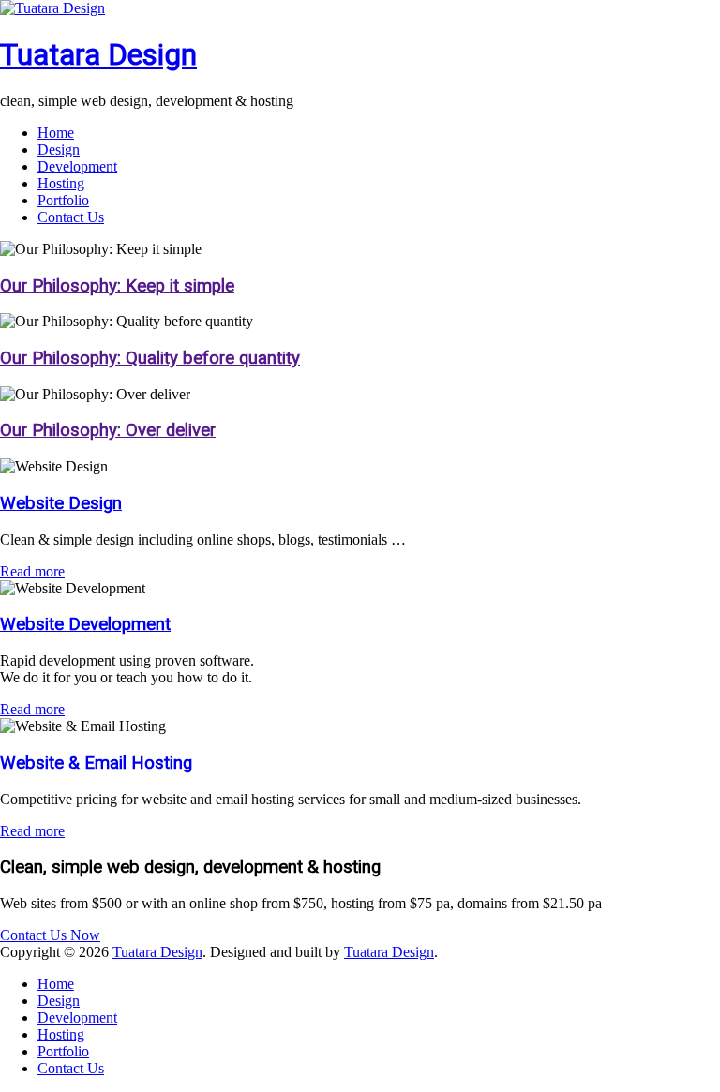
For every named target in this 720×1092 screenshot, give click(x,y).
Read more (32, 571)
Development (77, 166)
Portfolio (63, 200)
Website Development (85, 624)
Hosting (61, 183)
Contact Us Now (50, 935)
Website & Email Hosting (96, 763)
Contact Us (71, 217)
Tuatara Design (98, 54)
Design (59, 149)
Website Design (61, 503)
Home (56, 133)
